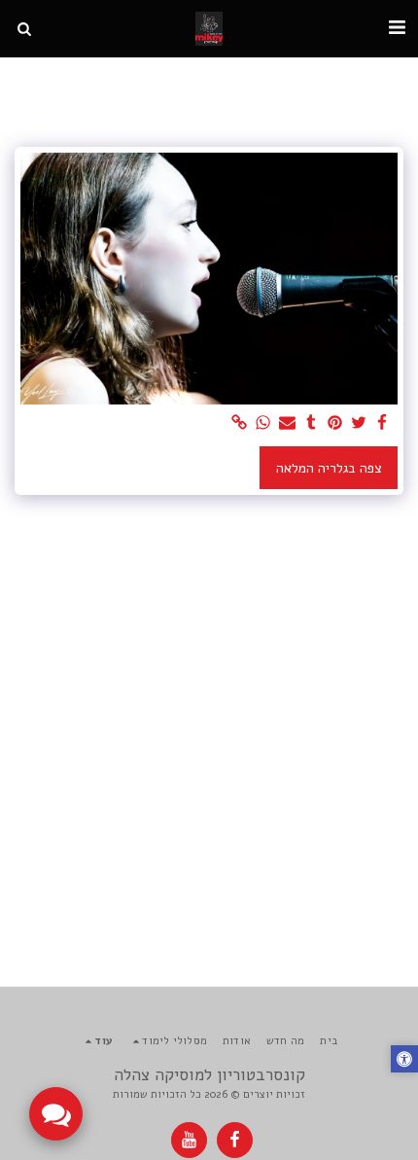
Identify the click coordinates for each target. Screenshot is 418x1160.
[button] (396, 28)
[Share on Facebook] (383, 423)
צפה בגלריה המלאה (329, 468)
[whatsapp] (263, 423)
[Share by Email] (287, 423)
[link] (240, 423)
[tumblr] (311, 423)
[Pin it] (335, 423)
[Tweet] (358, 423)
